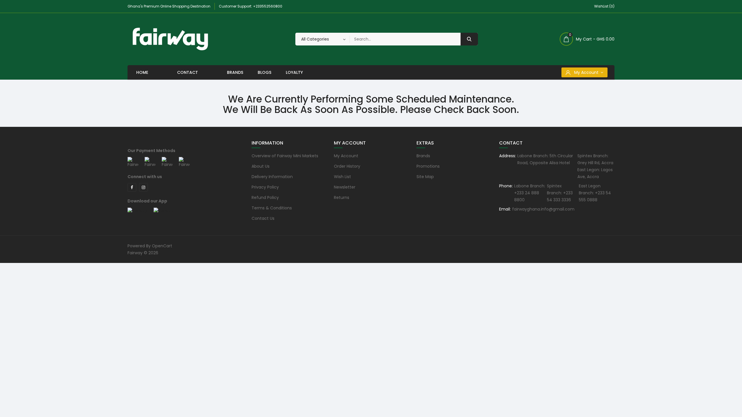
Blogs (264, 72)
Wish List (342, 177)
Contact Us (263, 218)
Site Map (425, 177)
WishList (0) (604, 6)
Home (142, 72)
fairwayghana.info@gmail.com (543, 209)
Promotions (428, 166)
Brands (235, 72)
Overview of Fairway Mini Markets (285, 156)
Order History (347, 166)
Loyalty (294, 72)
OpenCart (162, 246)
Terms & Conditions (272, 208)
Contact (187, 72)
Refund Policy (265, 197)
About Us (261, 166)
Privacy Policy (265, 187)
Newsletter (344, 187)
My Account (346, 156)
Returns (341, 197)
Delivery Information (272, 177)
